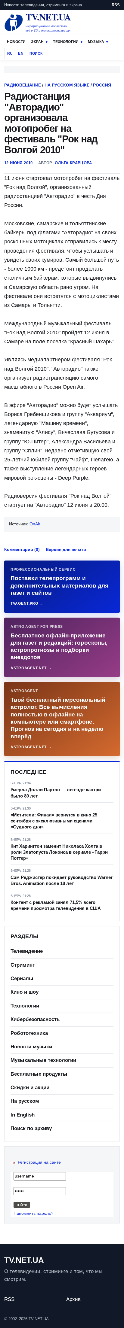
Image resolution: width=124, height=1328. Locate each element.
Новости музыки (31, 1047)
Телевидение (27, 951)
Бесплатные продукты (39, 1074)
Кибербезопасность (35, 1019)
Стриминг (23, 965)
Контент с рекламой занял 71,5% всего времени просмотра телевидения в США (56, 905)
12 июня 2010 (18, 163)
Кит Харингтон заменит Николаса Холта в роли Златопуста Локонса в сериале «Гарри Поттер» (59, 852)
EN (20, 53)
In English (23, 1115)
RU (10, 53)
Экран (37, 42)
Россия (102, 85)
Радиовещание (22, 85)
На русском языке (67, 85)
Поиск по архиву (31, 1128)
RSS (116, 5)
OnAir (34, 523)
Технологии (66, 42)
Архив (73, 1299)
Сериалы (22, 978)
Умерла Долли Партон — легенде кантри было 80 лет (56, 792)
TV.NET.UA (24, 1260)
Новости (16, 42)
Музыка (96, 42)
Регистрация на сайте (39, 1162)
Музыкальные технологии (43, 1060)
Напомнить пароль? (33, 1213)
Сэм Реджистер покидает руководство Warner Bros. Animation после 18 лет (62, 880)
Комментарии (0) (22, 549)
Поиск (36, 53)
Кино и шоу (25, 992)
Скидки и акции (30, 1087)
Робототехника (29, 1033)
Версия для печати (66, 549)
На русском (25, 1101)
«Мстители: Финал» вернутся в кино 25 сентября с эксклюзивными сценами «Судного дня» (54, 821)
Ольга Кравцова (73, 163)
